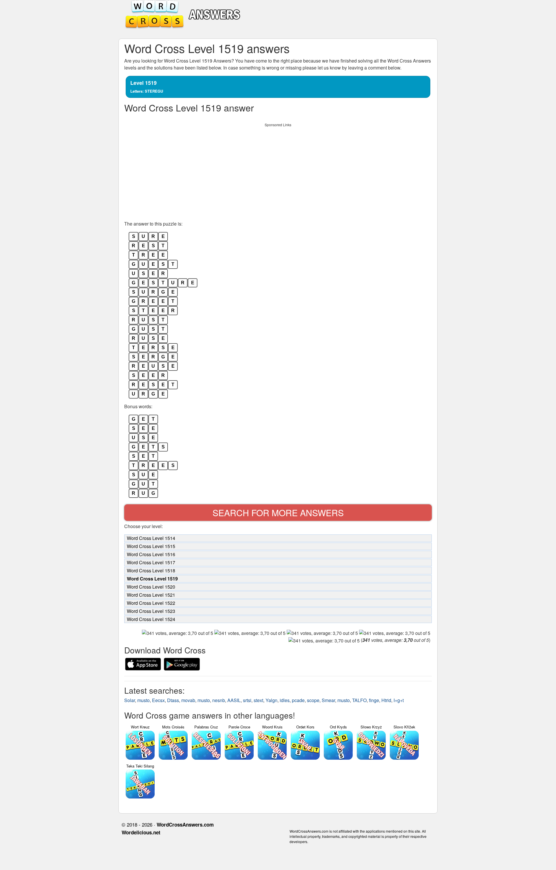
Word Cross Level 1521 (151, 594)
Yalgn (271, 700)
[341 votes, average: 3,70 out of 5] (177, 633)
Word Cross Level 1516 (151, 554)
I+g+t (399, 700)
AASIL (234, 700)
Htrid (386, 700)
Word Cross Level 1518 (151, 570)
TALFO (359, 700)
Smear (328, 700)
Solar (129, 700)
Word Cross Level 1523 (151, 611)
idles (285, 700)
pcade (298, 700)
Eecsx (158, 700)
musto (143, 700)
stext (258, 700)
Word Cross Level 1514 (151, 538)
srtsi (247, 700)
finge (374, 700)
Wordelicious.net (141, 832)
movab (188, 700)
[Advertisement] (278, 170)
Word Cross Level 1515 (151, 546)
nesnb (218, 700)
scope (313, 700)
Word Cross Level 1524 (151, 619)
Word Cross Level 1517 (151, 562)
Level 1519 (146, 86)
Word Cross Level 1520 (151, 586)
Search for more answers (278, 512)
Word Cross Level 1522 (151, 603)
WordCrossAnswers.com (185, 824)
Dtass (173, 700)
